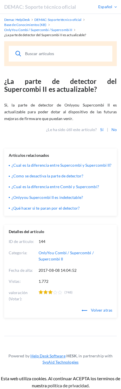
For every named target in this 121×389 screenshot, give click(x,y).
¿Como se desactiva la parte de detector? (47, 175)
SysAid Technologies (60, 362)
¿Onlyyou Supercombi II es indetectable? (47, 197)
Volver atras (101, 310)
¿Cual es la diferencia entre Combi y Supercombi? (55, 186)
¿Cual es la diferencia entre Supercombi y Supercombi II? (62, 165)
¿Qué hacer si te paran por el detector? (46, 208)
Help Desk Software (48, 355)
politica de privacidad (68, 385)
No (114, 129)
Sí (101, 129)
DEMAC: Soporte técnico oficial (40, 7)
